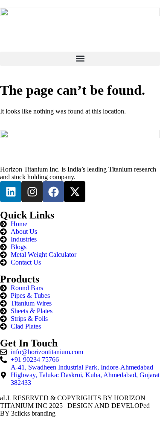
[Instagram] (32, 191)
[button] (80, 59)
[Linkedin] (10, 191)
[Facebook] (53, 191)
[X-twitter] (74, 191)
